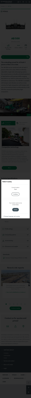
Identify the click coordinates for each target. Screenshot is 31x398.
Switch (15, 209)
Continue (15, 194)
